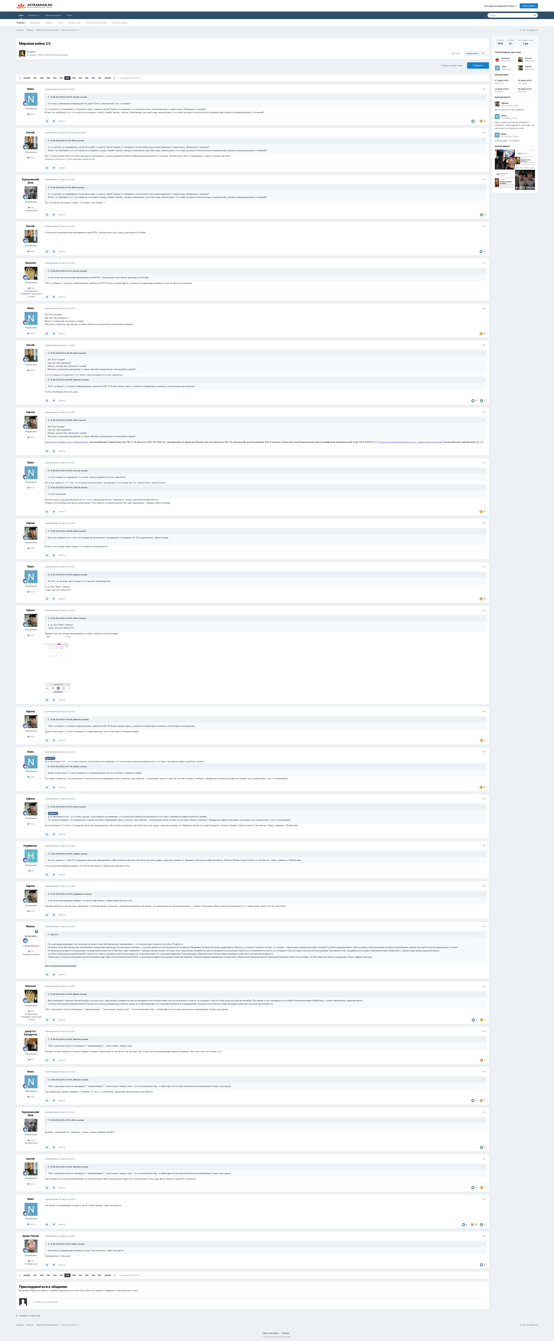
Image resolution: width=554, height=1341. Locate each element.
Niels (30, 88)
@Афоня (50, 758)
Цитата (62, 121)
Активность (34, 15)
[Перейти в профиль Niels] (31, 99)
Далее (108, 78)
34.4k (32, 158)
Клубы (69, 15)
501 (61, 78)
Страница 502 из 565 (129, 78)
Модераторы (75, 22)
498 (41, 78)
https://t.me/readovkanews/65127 (61, 965)
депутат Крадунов (30, 1033)
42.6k (32, 114)
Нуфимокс (30, 845)
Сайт (21, 15)
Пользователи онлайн (96, 22)
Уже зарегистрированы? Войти (500, 6)
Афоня (30, 412)
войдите (109, 1290)
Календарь (35, 22)
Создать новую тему (451, 65)
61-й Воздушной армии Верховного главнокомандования (408, 442)
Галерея (49, 22)
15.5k (31, 437)
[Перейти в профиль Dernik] (31, 142)
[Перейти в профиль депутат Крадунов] (31, 1044)
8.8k (32, 288)
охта (32, 51)
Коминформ (507, 58)
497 (35, 78)
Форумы (20, 22)
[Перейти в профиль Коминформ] (497, 59)
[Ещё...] (484, 89)
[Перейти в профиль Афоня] (31, 422)
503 (74, 78)
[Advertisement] (515, 218)
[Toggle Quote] (49, 97)
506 (93, 78)
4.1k (32, 1059)
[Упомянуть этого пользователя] (47, 121)
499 (48, 78)
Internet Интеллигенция (56, 55)
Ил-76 (479, 442)
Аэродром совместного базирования (66, 442)
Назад (27, 78)
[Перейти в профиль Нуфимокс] (31, 855)
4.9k (32, 207)
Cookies (285, 1333)
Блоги (61, 22)
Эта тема (524, 15)
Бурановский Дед (30, 181)
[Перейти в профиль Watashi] (31, 273)
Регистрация (529, 6)
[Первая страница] (20, 78)
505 (86, 78)
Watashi (30, 262)
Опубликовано (60, 89)
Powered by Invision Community (277, 1337)
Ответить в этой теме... (46, 1302)
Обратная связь (271, 1333)
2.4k (32, 1261)
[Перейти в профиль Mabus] (31, 936)
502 (67, 78)
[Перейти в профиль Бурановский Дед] (31, 192)
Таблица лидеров (120, 22)
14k (32, 871)
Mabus (30, 926)
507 (99, 78)
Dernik (76, 97)
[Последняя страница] (115, 78)
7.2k (32, 951)
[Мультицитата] (54, 121)
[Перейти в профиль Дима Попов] (31, 1246)
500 (55, 78)
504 (80, 78)
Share (457, 53)
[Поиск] (535, 15)
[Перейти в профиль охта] (22, 53)
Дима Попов (30, 1235)
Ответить (478, 65)
